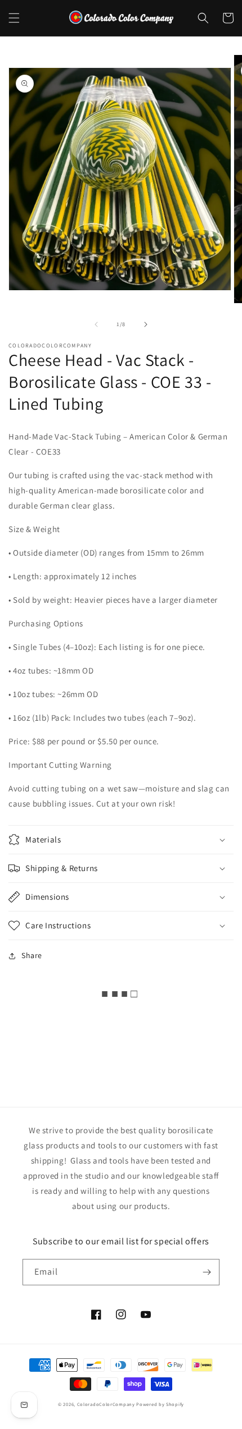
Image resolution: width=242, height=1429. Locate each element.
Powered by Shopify (160, 1404)
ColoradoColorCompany (106, 1404)
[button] (14, 18)
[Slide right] (145, 324)
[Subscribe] (206, 1272)
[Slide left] (96, 324)
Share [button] (31, 955)
